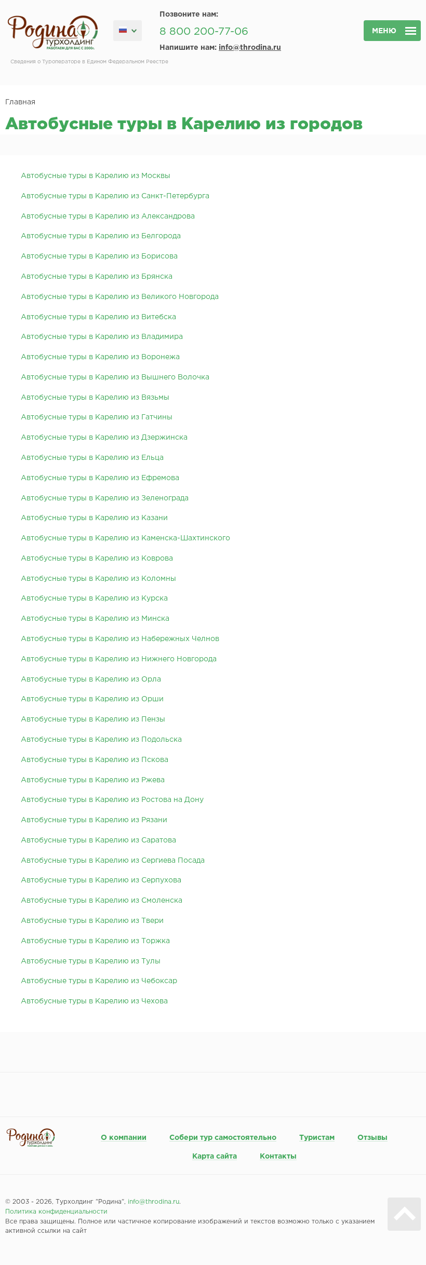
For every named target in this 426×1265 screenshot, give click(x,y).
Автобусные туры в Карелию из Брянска (96, 277)
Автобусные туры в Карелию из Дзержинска (104, 437)
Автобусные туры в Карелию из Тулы (91, 961)
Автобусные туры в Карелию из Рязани (94, 820)
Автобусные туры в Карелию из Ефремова (100, 478)
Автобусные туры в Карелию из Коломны (98, 579)
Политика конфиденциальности (56, 1212)
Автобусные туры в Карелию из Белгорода (101, 236)
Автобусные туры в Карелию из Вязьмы (95, 398)
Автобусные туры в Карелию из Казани (94, 518)
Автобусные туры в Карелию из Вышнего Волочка (115, 377)
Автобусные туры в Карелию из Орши (92, 699)
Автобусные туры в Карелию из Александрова (108, 216)
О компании (124, 1138)
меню (384, 31)
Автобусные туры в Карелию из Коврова (97, 558)
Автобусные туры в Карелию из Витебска (98, 317)
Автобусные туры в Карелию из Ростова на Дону (112, 800)
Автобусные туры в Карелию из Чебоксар (99, 981)
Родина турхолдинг (52, 33)
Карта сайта (214, 1156)
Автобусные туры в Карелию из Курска (94, 598)
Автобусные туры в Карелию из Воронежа (100, 357)
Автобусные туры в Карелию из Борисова (99, 256)
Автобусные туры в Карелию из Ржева (93, 780)
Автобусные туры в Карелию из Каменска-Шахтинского (125, 538)
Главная (20, 102)
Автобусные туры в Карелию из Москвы (95, 176)
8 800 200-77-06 (203, 31)
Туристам (317, 1138)
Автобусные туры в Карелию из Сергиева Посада (113, 861)
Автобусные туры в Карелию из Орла (91, 679)
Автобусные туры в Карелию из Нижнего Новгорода (119, 659)
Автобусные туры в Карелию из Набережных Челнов (120, 639)
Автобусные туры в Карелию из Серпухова (101, 880)
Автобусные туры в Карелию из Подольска (101, 740)
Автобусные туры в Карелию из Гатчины (96, 417)
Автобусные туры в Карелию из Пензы (93, 719)
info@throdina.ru (250, 48)
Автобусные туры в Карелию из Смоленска (101, 900)
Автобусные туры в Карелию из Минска (95, 619)
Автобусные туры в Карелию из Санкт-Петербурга (115, 196)
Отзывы (372, 1138)
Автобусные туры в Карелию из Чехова (94, 1001)
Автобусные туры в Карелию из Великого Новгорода (120, 297)
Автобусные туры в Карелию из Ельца (92, 458)
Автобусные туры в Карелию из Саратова (98, 840)
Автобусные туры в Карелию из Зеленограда (105, 498)
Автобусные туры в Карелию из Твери (92, 921)
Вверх (404, 1214)
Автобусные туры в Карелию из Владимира (102, 337)
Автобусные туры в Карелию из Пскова (94, 760)
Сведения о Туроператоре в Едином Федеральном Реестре (89, 62)
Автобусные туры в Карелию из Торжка (95, 941)
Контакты (278, 1156)
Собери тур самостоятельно (222, 1138)
